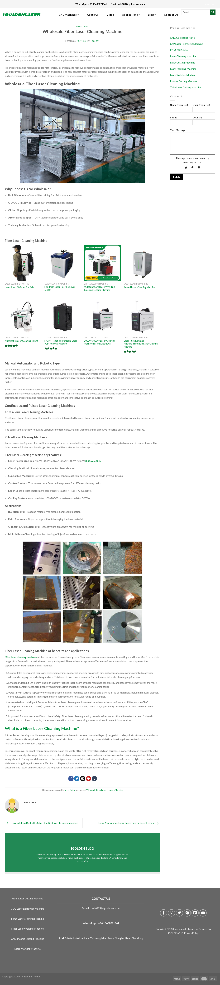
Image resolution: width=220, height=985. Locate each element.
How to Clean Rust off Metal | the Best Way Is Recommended (44, 822)
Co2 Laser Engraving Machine (186, 43)
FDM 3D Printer (179, 50)
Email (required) (201, 105)
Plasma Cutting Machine (183, 81)
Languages (209, 4)
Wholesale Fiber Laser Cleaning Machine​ (104, 790)
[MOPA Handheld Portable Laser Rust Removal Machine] (62, 316)
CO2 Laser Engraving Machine (27, 908)
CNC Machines (68, 14)
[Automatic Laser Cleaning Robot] (23, 316)
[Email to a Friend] (82, 778)
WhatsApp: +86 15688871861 (93, 4)
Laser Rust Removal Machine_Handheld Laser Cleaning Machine (141, 343)
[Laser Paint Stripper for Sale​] (23, 263)
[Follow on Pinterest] (187, 913)
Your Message (177, 130)
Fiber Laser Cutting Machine (27, 898)
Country (197, 117)
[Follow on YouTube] (203, 913)
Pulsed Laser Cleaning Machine (139, 287)
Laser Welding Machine (183, 75)
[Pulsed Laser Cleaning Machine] (142, 263)
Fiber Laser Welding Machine (27, 928)
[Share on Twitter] (76, 778)
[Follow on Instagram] (171, 913)
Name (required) (179, 105)
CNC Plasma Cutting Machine (27, 938)
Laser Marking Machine (183, 68)
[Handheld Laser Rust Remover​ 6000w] (62, 263)
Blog (151, 14)
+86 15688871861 (108, 923)
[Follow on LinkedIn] (195, 913)
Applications (130, 14)
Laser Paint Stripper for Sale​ (19, 287)
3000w (89, 460)
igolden (95, 41)
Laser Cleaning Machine (183, 56)
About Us (93, 14)
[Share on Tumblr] (94, 778)
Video (110, 14)
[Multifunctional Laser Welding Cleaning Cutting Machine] (102, 263)
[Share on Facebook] (71, 778)
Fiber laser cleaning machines (21, 657)
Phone (173, 117)
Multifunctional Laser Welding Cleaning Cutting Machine (99, 288)
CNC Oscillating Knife (182, 37)
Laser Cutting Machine (182, 62)
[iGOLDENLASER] (24, 14)
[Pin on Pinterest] (88, 778)
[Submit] (212, 12)
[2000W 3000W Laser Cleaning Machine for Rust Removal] (102, 316)
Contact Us (171, 14)
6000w (97, 460)
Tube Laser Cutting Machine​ (185, 87)
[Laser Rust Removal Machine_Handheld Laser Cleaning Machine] (142, 316)
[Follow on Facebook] (163, 913)
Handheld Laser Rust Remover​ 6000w (59, 288)
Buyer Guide (82, 27)
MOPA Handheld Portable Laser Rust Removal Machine (60, 342)
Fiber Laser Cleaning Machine (27, 918)
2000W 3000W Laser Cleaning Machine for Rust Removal (99, 342)
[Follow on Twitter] (179, 913)
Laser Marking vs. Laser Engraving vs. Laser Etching (126, 822)
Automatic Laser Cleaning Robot (21, 341)
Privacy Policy (191, 933)
